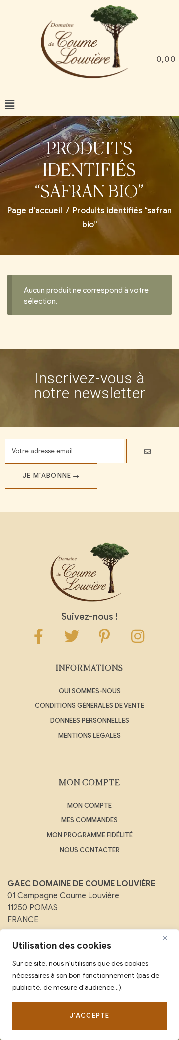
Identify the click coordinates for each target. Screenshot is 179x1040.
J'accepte (90, 1015)
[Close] (169, 938)
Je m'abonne (48, 475)
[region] (89, 984)
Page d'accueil (34, 211)
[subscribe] (147, 451)
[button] (9, 105)
